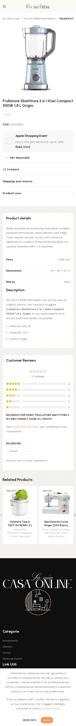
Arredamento (10, 640)
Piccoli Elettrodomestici (40, 18)
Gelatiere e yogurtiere (19, 532)
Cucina (6, 652)
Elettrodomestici (12, 658)
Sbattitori (66, 18)
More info (29, 720)
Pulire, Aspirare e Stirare (56, 529)
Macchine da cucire (56, 532)
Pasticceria (19, 529)
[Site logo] (38, 6)
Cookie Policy (50, 708)
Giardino (7, 646)
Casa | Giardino (56, 536)
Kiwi (7, 114)
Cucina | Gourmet (20, 536)
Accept (47, 720)
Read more (22, 146)
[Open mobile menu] (4, 6)
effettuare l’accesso (26, 426)
